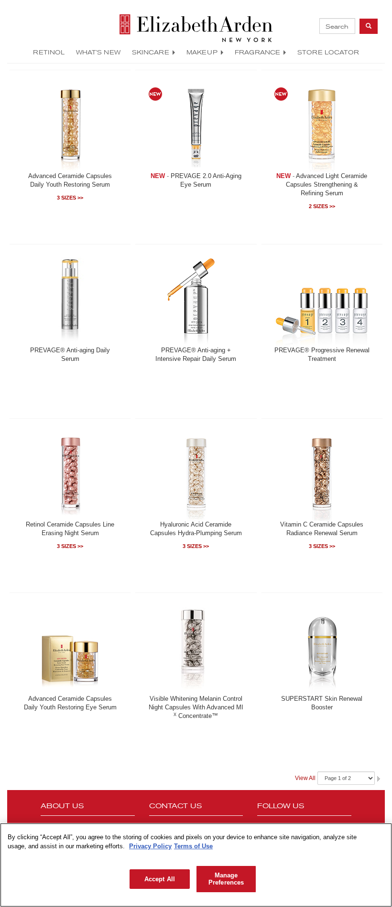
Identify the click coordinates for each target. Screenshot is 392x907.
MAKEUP (202, 52)
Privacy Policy (150, 846)
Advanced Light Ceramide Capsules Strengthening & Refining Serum (327, 185)
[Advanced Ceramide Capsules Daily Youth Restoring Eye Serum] (70, 647)
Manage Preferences (226, 879)
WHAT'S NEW (98, 52)
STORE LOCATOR (328, 52)
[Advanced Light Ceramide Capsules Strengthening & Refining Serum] (322, 124)
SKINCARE (150, 52)
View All (305, 778)
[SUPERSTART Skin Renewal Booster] (322, 647)
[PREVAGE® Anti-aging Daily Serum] (70, 298)
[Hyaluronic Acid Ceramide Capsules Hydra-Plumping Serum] (196, 473)
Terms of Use (193, 846)
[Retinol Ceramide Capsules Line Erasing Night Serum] (70, 473)
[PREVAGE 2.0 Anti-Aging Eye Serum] (196, 124)
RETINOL (49, 52)
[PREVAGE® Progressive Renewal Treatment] (322, 298)
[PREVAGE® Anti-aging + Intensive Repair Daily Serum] (196, 298)
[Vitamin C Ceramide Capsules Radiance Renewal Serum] (322, 473)
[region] (196, 865)
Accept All (159, 879)
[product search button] (368, 26)
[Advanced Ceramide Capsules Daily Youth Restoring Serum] (70, 124)
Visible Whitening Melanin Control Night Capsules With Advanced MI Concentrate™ (196, 707)
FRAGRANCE (257, 52)
